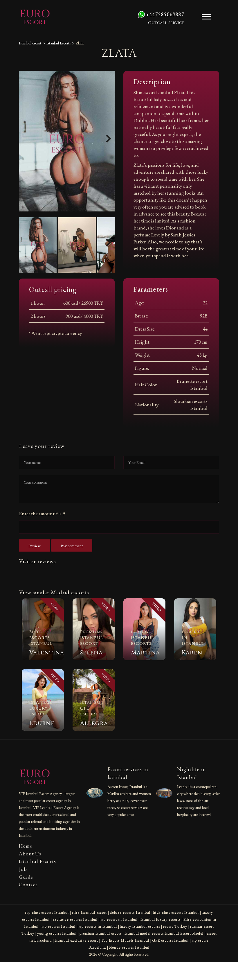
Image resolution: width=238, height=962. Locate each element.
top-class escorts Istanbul (47, 912)
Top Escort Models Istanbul (125, 940)
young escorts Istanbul (57, 933)
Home (25, 846)
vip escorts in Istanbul (97, 926)
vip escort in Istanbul (119, 919)
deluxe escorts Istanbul (130, 912)
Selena (91, 652)
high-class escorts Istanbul (176, 912)
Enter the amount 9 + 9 (42, 513)
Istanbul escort (30, 43)
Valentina (46, 652)
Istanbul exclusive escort (76, 940)
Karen (192, 652)
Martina (145, 652)
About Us (30, 853)
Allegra (94, 723)
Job (23, 869)
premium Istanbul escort (101, 933)
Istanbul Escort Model (184, 933)
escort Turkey (175, 926)
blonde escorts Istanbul (129, 947)
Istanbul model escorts (144, 933)
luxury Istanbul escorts (140, 926)
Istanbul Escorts (58, 43)
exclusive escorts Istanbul (75, 919)
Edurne (42, 723)
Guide (26, 877)
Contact (28, 884)
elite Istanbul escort (89, 912)
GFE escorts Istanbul (170, 940)
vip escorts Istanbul (58, 926)
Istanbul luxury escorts (160, 919)
